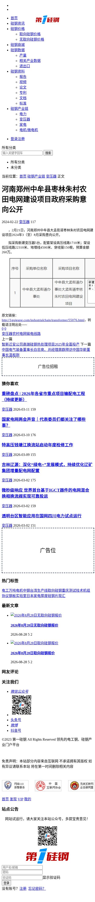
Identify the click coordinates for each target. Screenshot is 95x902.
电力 (23, 114)
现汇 (61, 596)
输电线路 (34, 334)
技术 (79, 590)
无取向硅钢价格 (31, 39)
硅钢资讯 (18, 23)
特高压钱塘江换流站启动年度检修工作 (37, 445)
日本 (30, 596)
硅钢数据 (18, 50)
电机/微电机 (28, 130)
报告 (23, 77)
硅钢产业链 (19, 109)
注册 (23, 888)
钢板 (12, 596)
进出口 (24, 66)
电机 (19, 590)
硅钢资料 (18, 71)
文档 (23, 98)
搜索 (48, 153)
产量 (23, 55)
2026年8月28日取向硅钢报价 (33, 653)
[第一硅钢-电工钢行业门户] (47, 23)
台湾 (33, 590)
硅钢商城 (18, 45)
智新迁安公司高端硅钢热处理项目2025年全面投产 (41, 344)
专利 (23, 93)
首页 (14, 18)
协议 (5, 596)
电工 (5, 590)
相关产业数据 (30, 61)
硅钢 (58, 590)
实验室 (21, 596)
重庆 (65, 590)
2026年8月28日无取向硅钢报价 (34, 625)
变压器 (24, 119)
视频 (23, 82)
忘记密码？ (37, 888)
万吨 (12, 590)
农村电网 (19, 334)
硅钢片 (53, 596)
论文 (23, 87)
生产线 (42, 590)
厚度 (44, 596)
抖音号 (16, 730)
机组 (86, 590)
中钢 (26, 590)
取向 (51, 590)
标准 (23, 103)
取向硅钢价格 (30, 34)
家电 (23, 125)
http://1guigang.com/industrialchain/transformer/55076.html (43, 320)
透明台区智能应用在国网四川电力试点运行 (42, 516)
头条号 (16, 720)
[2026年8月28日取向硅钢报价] (34, 643)
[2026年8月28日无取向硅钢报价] (36, 615)
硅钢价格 (18, 29)
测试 (72, 590)
